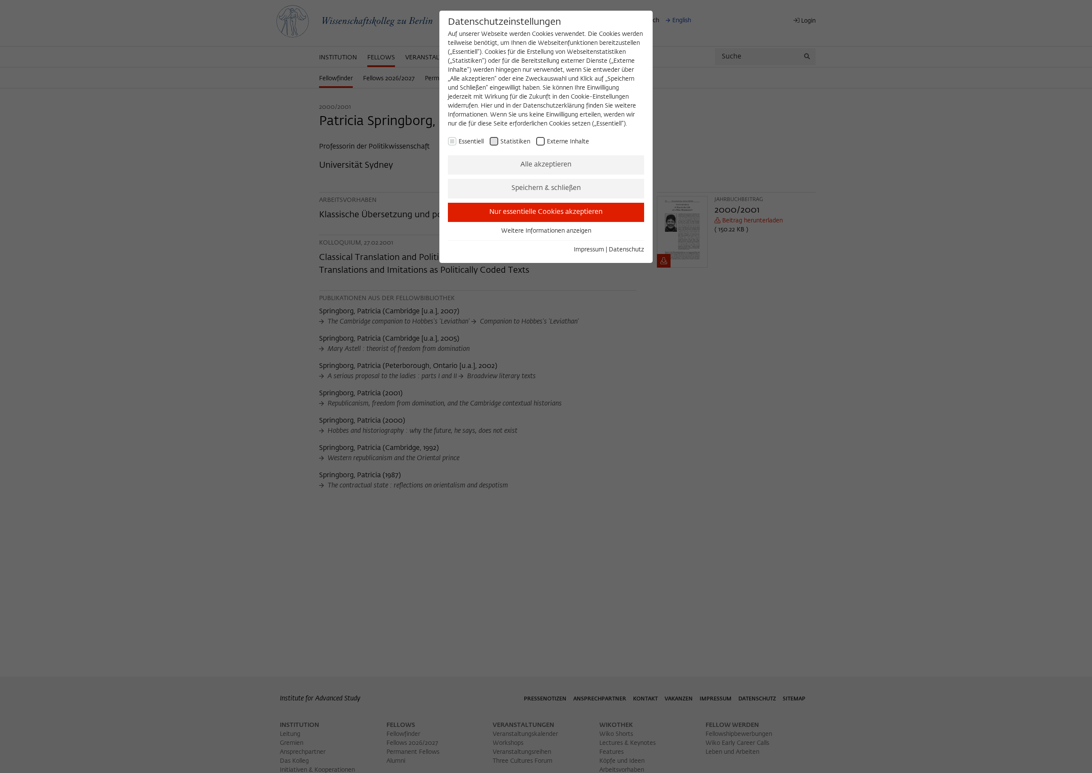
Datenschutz (626, 250)
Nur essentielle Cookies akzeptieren (546, 212)
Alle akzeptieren (546, 164)
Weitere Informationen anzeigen (546, 231)
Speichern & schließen (546, 188)
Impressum (589, 250)
